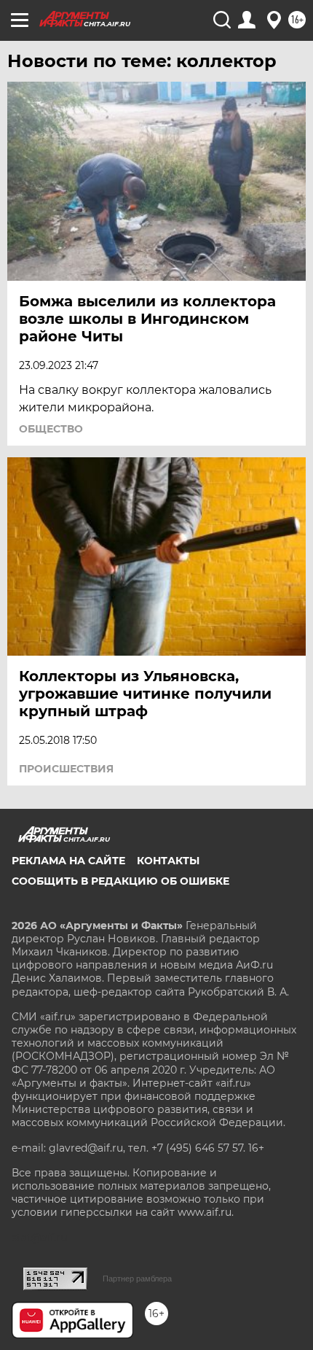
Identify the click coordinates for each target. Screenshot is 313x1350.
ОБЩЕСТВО (51, 429)
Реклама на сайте (68, 860)
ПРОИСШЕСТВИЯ (66, 769)
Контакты (168, 860)
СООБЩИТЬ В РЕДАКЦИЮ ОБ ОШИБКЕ (120, 881)
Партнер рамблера (137, 1278)
